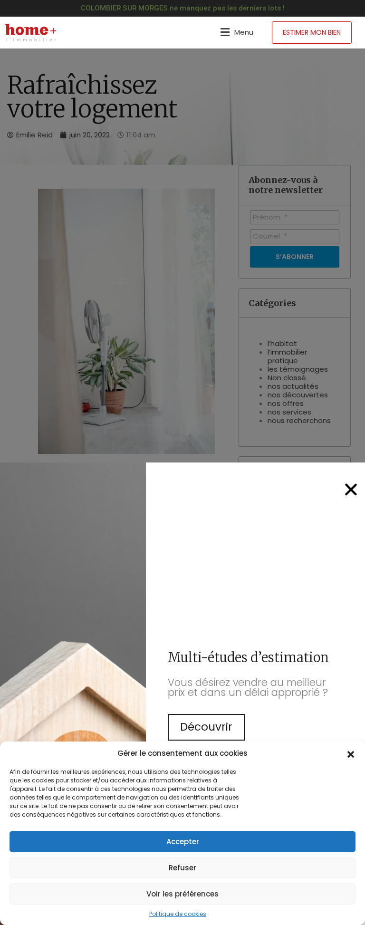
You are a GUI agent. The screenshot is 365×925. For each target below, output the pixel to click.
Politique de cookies (177, 914)
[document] (182, 462)
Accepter (182, 842)
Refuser (182, 868)
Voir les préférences (182, 894)
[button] (350, 753)
